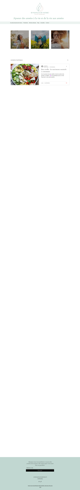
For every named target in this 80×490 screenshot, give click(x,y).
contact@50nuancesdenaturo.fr (40, 477)
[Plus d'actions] (67, 66)
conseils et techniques (17, 60)
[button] (67, 60)
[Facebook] (39, 481)
